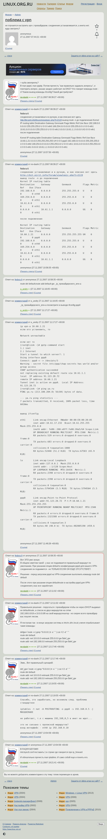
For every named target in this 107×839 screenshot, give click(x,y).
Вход (99, 4)
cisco (9, 56)
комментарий (21, 109)
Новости (41, 4)
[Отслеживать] (97, 34)
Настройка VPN (21, 805)
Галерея (51, 4)
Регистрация (88, 4)
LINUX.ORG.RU (18, 4)
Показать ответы (27, 101)
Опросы (41, 8)
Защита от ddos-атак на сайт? (85, 56)
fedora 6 (18, 279)
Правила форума (19, 824)
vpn (67, 801)
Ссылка (9, 48)
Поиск (58, 8)
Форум (69, 4)
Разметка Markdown (35, 824)
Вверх (101, 824)
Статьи (61, 4)
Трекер (50, 8)
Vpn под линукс (21, 809)
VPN (16, 793)
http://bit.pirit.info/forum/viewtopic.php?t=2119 (41, 120)
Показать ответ (27, 293)
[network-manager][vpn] (25, 801)
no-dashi (24, 97)
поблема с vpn (18, 19)
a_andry (24, 289)
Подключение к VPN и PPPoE (80, 809)
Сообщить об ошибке (11, 827)
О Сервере (7, 824)
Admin (18, 15)
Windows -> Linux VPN (76, 793)
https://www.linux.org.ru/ (12, 829)
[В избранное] (97, 26)
